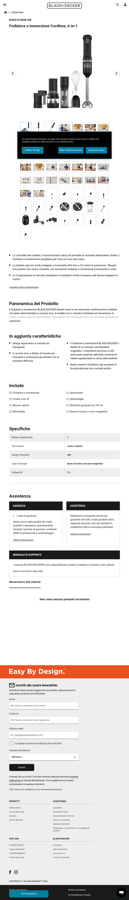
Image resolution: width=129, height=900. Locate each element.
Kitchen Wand (17, 12)
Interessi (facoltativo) (19, 750)
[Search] (117, 4)
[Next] (116, 73)
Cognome (14, 713)
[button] (10, 872)
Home (5, 12)
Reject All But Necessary (71, 150)
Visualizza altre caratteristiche (24, 287)
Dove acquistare (29, 893)
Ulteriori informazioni (23, 540)
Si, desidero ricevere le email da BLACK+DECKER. (38, 743)
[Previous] (12, 73)
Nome (12, 699)
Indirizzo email (16, 728)
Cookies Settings (32, 150)
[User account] (125, 4)
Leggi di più (14, 320)
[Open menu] (4, 4)
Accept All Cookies (96, 150)
